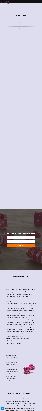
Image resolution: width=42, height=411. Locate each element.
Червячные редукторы (19, 22)
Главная (7, 22)
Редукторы (12, 22)
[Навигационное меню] (40, 1)
